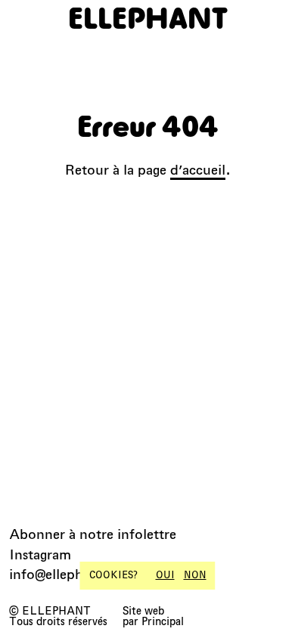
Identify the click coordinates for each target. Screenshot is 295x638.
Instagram (40, 554)
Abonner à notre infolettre (92, 534)
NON (195, 575)
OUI (165, 575)
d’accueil (197, 170)
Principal (162, 621)
